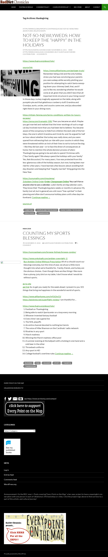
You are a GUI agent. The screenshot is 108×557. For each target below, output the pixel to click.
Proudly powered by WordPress (15, 554)
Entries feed (9, 475)
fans (38, 363)
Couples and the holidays (47, 210)
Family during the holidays (71, 210)
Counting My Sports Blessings (46, 235)
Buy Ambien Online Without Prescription (42, 261)
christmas (29, 210)
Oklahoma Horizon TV (13, 388)
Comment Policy (42, 7)
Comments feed (10, 479)
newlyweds (29, 213)
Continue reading (41, 197)
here (70, 50)
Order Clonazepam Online (56, 181)
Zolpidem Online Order (33, 181)
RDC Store (78, 7)
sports (57, 363)
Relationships (40, 31)
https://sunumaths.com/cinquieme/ (39, 178)
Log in (6, 470)
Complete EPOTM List (61, 7)
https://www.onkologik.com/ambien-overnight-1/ (45, 258)
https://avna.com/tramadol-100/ (37, 121)
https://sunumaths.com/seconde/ (37, 50)
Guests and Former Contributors (58, 243)
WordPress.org (10, 484)
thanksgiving (43, 213)
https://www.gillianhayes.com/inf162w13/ (42, 296)
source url (27, 203)
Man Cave (27, 229)
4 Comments (42, 54)
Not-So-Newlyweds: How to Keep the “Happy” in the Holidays (52, 40)
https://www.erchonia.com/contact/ (42, 398)
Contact (96, 7)
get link (26, 287)
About (87, 7)
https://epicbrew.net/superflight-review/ (41, 299)
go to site (27, 283)
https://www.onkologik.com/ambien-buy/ (41, 52)
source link (28, 67)
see (25, 398)
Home (13, 7)
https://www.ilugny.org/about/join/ (39, 61)
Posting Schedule (26, 7)
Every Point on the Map (14, 383)
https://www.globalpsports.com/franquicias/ (43, 29)
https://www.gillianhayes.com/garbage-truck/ (63, 70)
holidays (46, 363)
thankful (67, 363)
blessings (28, 363)
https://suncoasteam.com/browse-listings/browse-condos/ (49, 252)
